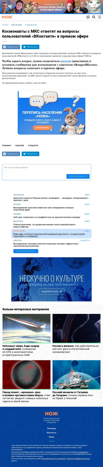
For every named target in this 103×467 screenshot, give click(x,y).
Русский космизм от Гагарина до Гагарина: (73, 395)
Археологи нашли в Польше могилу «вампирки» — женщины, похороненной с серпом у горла (50, 199)
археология (18, 195)
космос (5, 25)
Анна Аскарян (16, 25)
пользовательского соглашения (53, 459)
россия (20, 145)
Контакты (51, 432)
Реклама (51, 428)
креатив (16, 204)
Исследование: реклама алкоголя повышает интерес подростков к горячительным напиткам (46, 245)
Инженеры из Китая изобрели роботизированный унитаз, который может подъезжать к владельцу (49, 235)
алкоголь (17, 240)
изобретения (19, 231)
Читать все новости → (25, 251)
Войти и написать (78, 176)
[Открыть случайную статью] (88, 17)
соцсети (34, 145)
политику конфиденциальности (78, 459)
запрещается (83, 452)
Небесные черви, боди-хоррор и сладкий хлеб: (21, 350)
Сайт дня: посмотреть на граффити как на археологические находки (46, 217)
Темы (51, 437)
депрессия (18, 221)
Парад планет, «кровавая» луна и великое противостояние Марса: (26, 397)
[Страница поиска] (93, 17)
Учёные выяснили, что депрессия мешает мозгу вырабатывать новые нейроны (44, 225)
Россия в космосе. (76, 348)
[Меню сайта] (99, 17)
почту (41, 456)
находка (17, 214)
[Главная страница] (7, 17)
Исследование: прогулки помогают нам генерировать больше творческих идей (43, 209)
